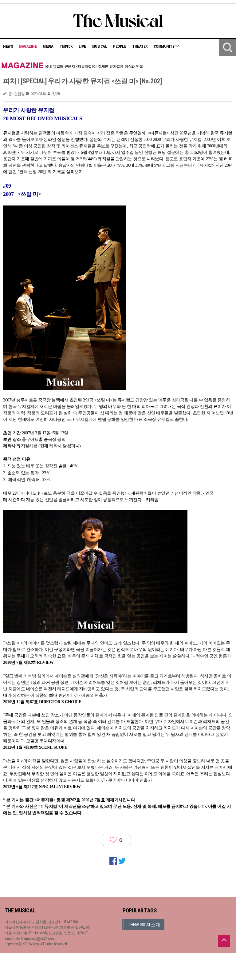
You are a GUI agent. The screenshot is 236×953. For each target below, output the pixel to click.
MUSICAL (99, 46)
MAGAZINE (28, 46)
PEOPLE (119, 46)
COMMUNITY (164, 46)
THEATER (140, 46)
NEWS (8, 46)
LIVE (82, 46)
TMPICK (66, 46)
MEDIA (48, 46)
